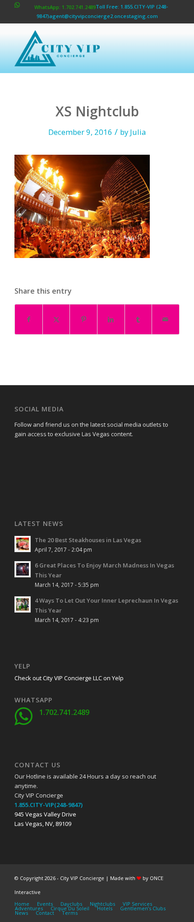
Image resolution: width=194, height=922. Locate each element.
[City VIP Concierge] (80, 48)
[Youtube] (21, 477)
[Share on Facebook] (28, 319)
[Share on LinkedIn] (111, 319)
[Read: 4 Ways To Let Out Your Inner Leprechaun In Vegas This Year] (22, 604)
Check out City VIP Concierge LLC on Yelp (69, 678)
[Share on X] (56, 319)
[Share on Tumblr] (138, 319)
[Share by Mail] (165, 319)
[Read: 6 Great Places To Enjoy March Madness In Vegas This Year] (22, 569)
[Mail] (89, 477)
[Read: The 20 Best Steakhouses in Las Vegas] (22, 544)
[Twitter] (44, 454)
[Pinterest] (66, 477)
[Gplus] (66, 454)
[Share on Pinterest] (83, 319)
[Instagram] (44, 477)
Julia (138, 132)
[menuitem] (22, 904)
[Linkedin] (89, 454)
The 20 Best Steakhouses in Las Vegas (88, 540)
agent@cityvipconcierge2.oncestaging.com (103, 16)
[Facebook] (21, 454)
